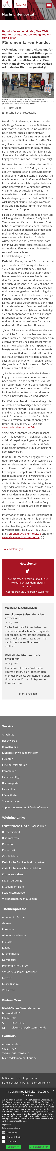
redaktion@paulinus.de (23, 1058)
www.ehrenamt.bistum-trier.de (20, 537)
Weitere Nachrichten (21, 608)
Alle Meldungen (13, 549)
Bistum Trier (11, 1000)
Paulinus (9, 1036)
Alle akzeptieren (39, 1146)
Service (7, 726)
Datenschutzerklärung (15, 1121)
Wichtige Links (13, 817)
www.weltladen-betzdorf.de (18, 427)
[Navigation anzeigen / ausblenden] (49, 5)
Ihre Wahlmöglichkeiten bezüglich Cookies (28, 1093)
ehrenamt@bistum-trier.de (25, 533)
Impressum (6, 1124)
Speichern (13, 1146)
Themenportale (14, 909)
